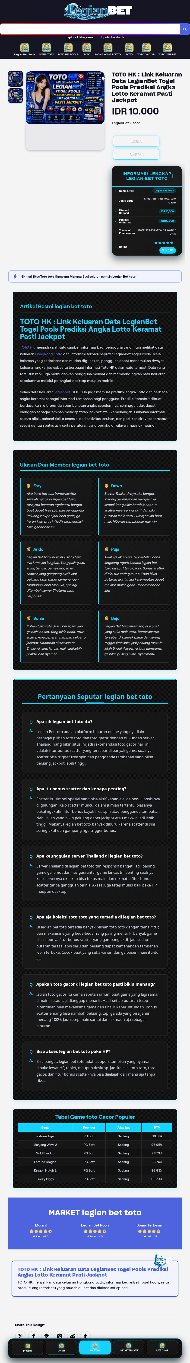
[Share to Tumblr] (85, 1336)
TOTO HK (27, 347)
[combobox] (90, 29)
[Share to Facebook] (33, 1336)
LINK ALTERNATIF (129, 1351)
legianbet (62, 392)
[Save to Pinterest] (59, 1336)
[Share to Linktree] (46, 1336)
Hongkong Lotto (48, 354)
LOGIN (136, 141)
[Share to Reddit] (72, 1336)
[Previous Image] (29, 111)
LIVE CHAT (162, 1351)
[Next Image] (100, 111)
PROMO (27, 1351)
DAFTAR (136, 154)
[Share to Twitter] (20, 1336)
